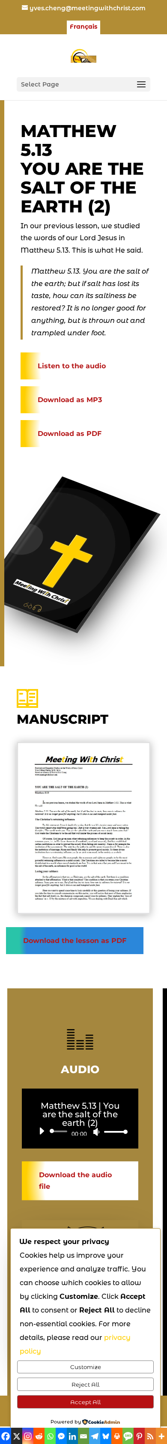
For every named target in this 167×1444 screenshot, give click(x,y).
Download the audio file (75, 1180)
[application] (80, 1131)
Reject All (85, 1384)
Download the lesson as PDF (74, 941)
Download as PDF (69, 434)
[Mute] (96, 1132)
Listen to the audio (72, 366)
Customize (85, 1366)
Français (83, 27)
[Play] (41, 1131)
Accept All (85, 1402)
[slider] (113, 1132)
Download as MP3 (70, 400)
